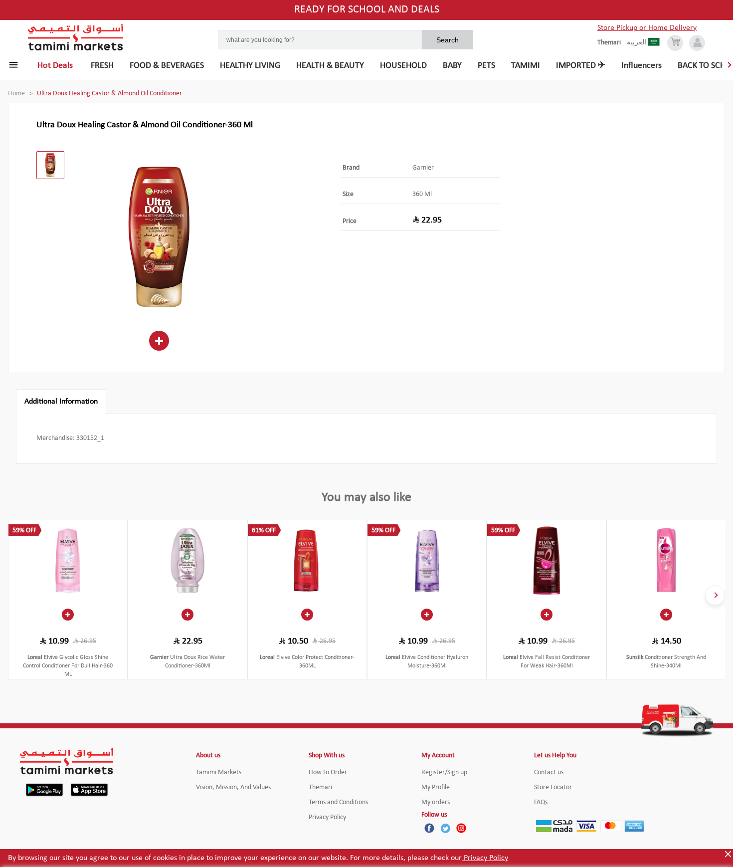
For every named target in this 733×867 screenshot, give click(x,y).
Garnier (423, 168)
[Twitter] (445, 828)
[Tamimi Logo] (76, 37)
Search (447, 40)
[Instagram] (461, 828)
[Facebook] (429, 828)
